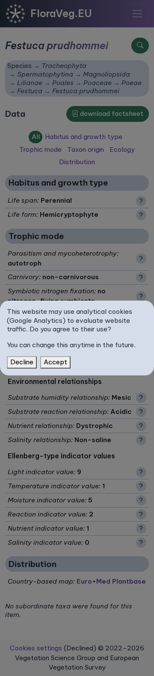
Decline (21, 362)
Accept (55, 362)
